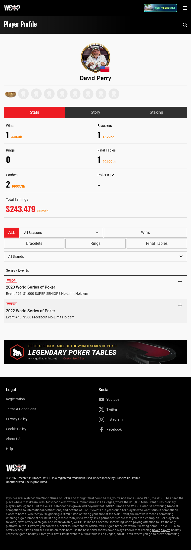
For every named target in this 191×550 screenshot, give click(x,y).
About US (13, 439)
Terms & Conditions (21, 409)
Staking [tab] (156, 112)
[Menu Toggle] (185, 8)
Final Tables (156, 243)
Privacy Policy (17, 419)
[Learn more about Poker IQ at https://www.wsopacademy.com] (113, 174)
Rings (95, 243)
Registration (15, 399)
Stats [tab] (34, 112)
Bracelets (34, 243)
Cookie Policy (16, 429)
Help (9, 449)
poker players (161, 530)
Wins (145, 232)
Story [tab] (95, 112)
